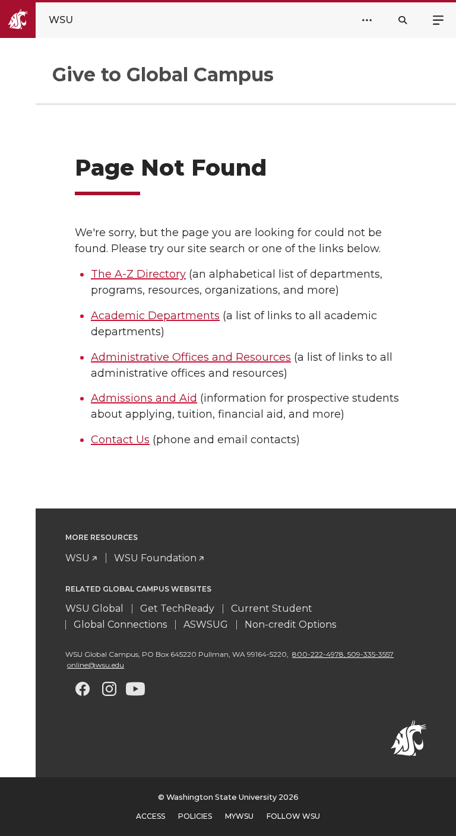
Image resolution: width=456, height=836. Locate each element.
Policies (195, 816)
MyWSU (239, 816)
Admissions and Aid (144, 398)
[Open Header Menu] (367, 20)
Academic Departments (155, 315)
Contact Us (120, 439)
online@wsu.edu (95, 664)
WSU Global (94, 608)
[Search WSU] (402, 20)
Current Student (271, 608)
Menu (438, 19)
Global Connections (120, 624)
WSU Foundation (155, 558)
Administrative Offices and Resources (191, 357)
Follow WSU (293, 816)
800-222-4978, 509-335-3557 (343, 654)
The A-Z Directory (138, 274)
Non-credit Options (290, 624)
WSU (77, 558)
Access (150, 816)
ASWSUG (205, 624)
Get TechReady (177, 608)
